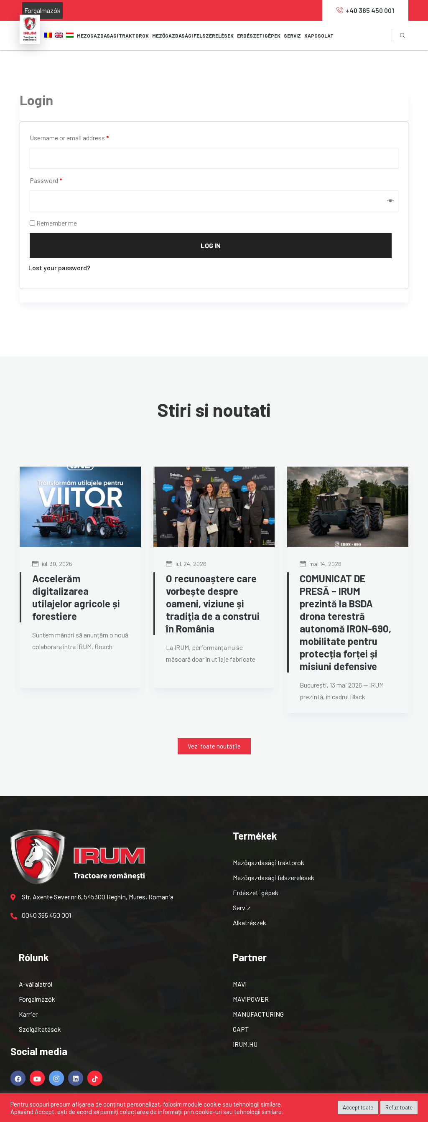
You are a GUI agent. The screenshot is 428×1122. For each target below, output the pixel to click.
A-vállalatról (35, 984)
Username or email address (69, 138)
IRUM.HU (245, 1044)
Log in (211, 245)
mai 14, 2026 (324, 563)
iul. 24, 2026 (190, 563)
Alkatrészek (249, 923)
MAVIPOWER (251, 999)
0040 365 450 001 (46, 915)
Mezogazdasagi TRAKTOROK (113, 35)
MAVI (240, 984)
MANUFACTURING (258, 1014)
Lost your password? (59, 268)
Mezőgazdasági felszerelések (273, 877)
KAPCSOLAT (319, 35)
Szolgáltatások (40, 1029)
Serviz (241, 907)
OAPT (241, 1029)
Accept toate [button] (358, 1107)
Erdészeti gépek (255, 892)
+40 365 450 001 (370, 10)
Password (46, 180)
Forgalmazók (42, 10)
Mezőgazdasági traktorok (268, 862)
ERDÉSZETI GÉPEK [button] (258, 35)
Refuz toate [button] (399, 1107)
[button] (214, 746)
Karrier (28, 1014)
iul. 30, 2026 (56, 563)
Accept (44, 1111)
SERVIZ (292, 35)
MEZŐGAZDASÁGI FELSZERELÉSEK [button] (193, 35)
